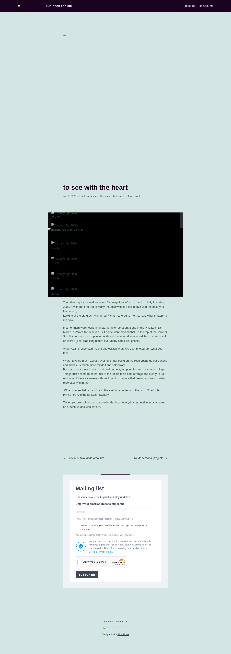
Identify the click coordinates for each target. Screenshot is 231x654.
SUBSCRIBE (87, 574)
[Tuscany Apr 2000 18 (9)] (65, 276)
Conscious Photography (112, 196)
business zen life (59, 6)
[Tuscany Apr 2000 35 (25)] (65, 215)
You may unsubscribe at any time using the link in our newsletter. (105, 535)
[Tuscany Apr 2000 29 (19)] (65, 291)
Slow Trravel (133, 196)
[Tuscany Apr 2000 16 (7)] (65, 261)
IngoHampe (90, 196)
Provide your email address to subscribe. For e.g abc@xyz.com (104, 519)
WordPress (123, 634)
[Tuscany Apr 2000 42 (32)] (65, 227)
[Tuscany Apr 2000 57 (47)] (65, 245)
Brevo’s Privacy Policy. (101, 551)
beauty (156, 306)
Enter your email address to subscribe (100, 503)
